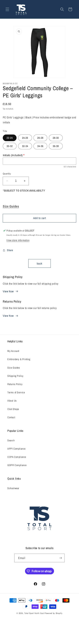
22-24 (10, 137)
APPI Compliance (16, 448)
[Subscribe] (60, 558)
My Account (13, 351)
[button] (7, 9)
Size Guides (13, 367)
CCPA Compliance (16, 457)
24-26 (25, 137)
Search (11, 440)
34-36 (40, 146)
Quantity (7, 173)
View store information (17, 240)
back (39, 263)
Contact (11, 417)
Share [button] (10, 250)
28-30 (56, 137)
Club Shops (13, 409)
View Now (8, 291)
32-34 (25, 146)
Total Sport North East (34, 613)
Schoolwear (13, 488)
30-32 (10, 146)
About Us (12, 400)
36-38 (56, 146)
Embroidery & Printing (18, 359)
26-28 (40, 137)
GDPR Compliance (17, 465)
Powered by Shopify (53, 613)
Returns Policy (14, 384)
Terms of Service (16, 392)
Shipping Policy (15, 376)
